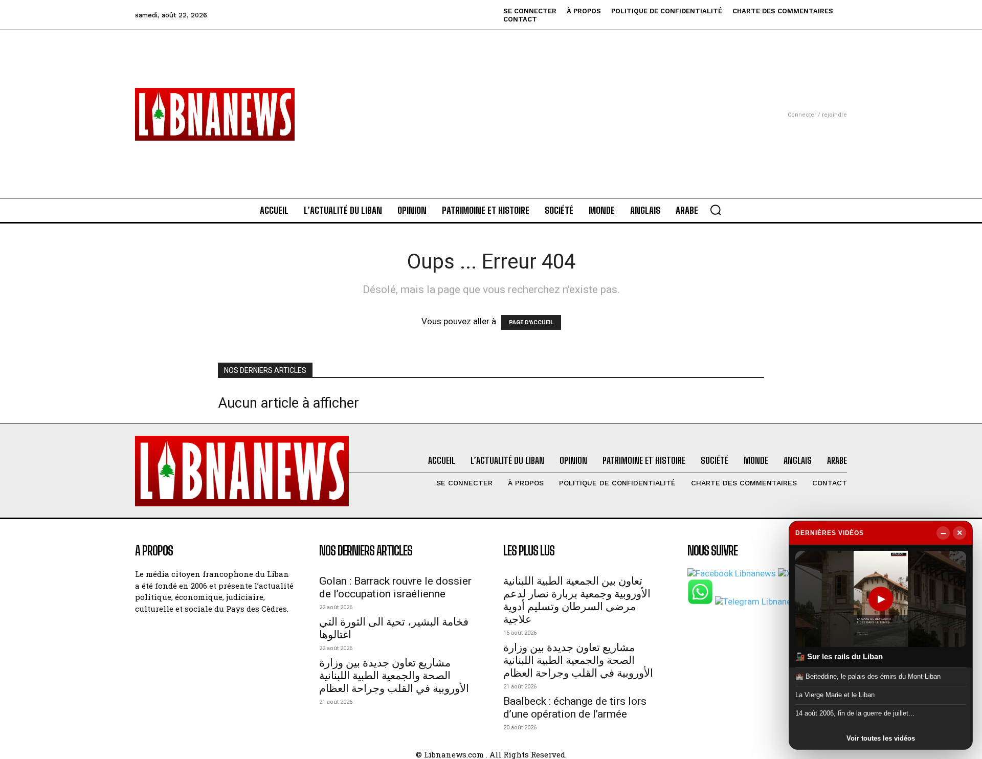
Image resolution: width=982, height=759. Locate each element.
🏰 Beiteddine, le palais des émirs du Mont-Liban (868, 676)
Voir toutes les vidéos (880, 738)
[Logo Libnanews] (215, 114)
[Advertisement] (491, 101)
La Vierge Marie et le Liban (835, 695)
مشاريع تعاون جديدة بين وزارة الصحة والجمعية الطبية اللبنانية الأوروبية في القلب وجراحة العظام (394, 676)
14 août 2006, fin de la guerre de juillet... (854, 713)
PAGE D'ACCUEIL (531, 322)
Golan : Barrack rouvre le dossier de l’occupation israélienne (395, 587)
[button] (715, 209)
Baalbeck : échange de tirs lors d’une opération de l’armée (574, 707)
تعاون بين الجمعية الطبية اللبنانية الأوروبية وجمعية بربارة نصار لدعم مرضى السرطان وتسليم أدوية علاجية (577, 600)
